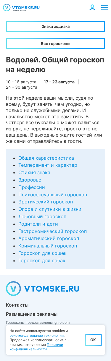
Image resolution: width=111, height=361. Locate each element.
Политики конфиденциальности (36, 347)
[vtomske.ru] (21, 7)
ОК (93, 339)
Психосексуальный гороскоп (52, 195)
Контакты (17, 305)
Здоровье (29, 180)
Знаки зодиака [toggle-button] (56, 26)
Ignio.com (62, 322)
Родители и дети (38, 224)
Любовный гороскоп (42, 216)
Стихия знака (34, 172)
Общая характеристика (46, 158)
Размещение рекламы (31, 314)
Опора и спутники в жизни (49, 209)
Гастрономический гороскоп (52, 231)
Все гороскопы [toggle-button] (55, 43)
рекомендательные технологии (36, 335)
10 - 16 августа (21, 81)
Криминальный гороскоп (47, 246)
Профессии (31, 187)
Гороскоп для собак (41, 260)
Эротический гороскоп (45, 202)
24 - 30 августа (21, 87)
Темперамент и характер (47, 165)
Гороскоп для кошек (42, 253)
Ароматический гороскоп (48, 238)
